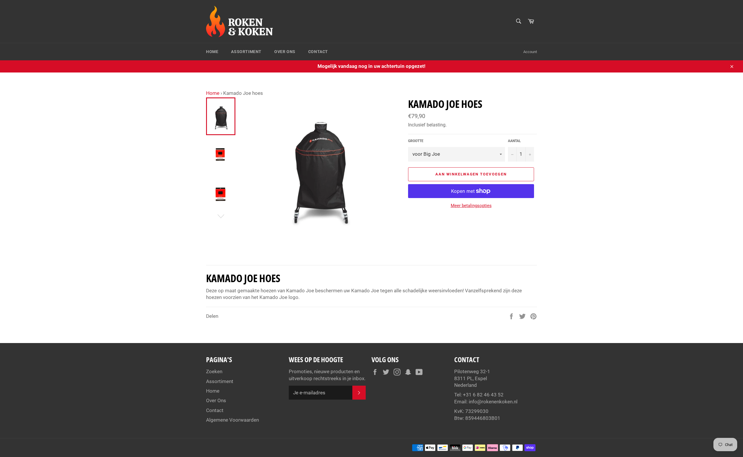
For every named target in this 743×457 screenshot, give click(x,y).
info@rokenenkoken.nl (493, 402)
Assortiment (246, 51)
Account (530, 52)
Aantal (514, 141)
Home (212, 51)
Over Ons (284, 51)
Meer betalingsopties (471, 205)
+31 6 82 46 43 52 (483, 395)
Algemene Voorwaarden (232, 420)
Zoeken (214, 371)
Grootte (415, 141)
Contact (318, 51)
